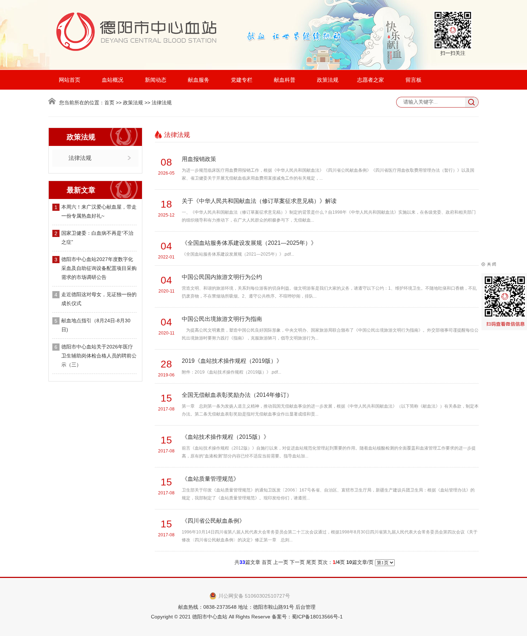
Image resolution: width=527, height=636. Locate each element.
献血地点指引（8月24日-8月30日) (95, 325)
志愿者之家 (370, 80)
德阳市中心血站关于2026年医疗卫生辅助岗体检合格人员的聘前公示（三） (99, 355)
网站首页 (69, 80)
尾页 (311, 562)
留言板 (413, 80)
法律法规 (79, 158)
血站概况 (112, 80)
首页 (109, 102)
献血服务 (198, 80)
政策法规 (327, 80)
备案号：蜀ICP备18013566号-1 (307, 617)
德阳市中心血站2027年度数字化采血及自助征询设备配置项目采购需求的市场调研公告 (99, 268)
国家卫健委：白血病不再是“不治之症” (97, 237)
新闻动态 (155, 80)
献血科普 (284, 80)
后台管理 (305, 607)
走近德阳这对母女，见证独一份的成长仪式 (99, 298)
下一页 (297, 562)
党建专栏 (241, 80)
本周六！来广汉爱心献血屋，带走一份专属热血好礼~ (99, 211)
